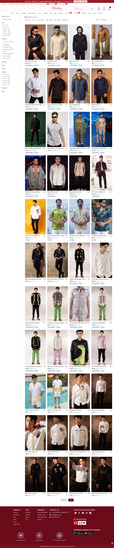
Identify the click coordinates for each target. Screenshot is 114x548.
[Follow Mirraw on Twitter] (79, 513)
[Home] (57, 8)
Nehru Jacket (58, 19)
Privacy (15, 521)
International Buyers (43, 512)
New (12, 13)
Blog (14, 517)
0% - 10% (6, 74)
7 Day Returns (11, 4)
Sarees (17, 13)
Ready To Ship (49, 19)
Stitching (17, 4)
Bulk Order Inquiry (44, 4)
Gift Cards (53, 4)
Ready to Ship (7, 19)
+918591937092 (55, 517)
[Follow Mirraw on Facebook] (90, 513)
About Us (15, 512)
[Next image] (44, 42)
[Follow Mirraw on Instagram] (86, 513)
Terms (14, 519)
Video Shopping (62, 4)
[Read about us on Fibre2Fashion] (84, 523)
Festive (77, 13)
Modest (84, 13)
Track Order (23, 4)
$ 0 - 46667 (7, 35)
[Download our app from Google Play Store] (79, 533)
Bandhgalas (65, 19)
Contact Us (4, 4)
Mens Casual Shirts (9, 49)
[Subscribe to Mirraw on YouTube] (83, 513)
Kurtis (39, 13)
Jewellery (45, 13)
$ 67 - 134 (6, 29)
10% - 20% (7, 76)
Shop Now (37, 57)
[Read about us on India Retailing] (80, 523)
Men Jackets (7, 56)
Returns (27, 517)
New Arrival (27, 19)
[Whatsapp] (75, 513)
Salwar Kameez (32, 13)
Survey (35, 4)
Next (71, 500)
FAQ (26, 519)
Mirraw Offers (16, 524)
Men (51, 13)
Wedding (61, 13)
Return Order (30, 4)
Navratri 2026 (41, 19)
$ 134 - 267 (7, 31)
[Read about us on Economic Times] (75, 523)
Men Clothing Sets (8, 53)
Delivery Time (5, 16)
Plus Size (100, 13)
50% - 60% (7, 80)
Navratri (68, 13)
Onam (34, 19)
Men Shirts (6, 44)
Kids (55, 13)
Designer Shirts (8, 47)
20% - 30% (7, 78)
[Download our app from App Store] (89, 533)
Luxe (89, 13)
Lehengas (23, 13)
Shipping (27, 514)
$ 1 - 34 (6, 25)
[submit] (91, 8)
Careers (39, 519)
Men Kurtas (7, 58)
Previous (64, 500)
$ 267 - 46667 (8, 33)
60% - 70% (7, 82)
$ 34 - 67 (6, 27)
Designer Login (41, 514)
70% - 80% (7, 84)
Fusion (94, 13)
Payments (27, 512)
